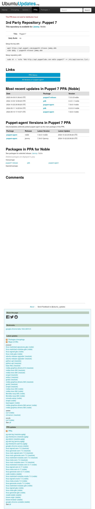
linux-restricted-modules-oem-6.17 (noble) (21, 464)
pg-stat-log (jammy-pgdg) (15, 441)
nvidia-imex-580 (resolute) (15, 372)
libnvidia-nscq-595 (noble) (15, 393)
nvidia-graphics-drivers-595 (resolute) (19, 382)
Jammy (36, 26)
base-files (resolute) (13, 365)
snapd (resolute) (12, 375)
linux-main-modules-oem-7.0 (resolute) (20, 462)
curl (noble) (10, 412)
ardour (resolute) (12, 377)
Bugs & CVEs (13, 342)
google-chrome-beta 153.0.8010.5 (18, 329)
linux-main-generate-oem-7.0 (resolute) (20, 455)
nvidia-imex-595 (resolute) (15, 370)
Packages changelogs (16, 339)
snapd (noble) (11, 400)
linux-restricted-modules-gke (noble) (19, 349)
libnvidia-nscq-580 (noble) (15, 396)
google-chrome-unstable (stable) (18, 502)
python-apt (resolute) (13, 361)
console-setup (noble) (14, 398)
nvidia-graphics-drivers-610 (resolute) (19, 368)
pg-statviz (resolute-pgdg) (15, 439)
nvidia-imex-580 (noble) (14, 391)
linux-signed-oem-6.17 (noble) (17, 467)
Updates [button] (25, 10)
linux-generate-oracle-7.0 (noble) (18, 483)
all (10, 422)
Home (4, 9)
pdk (44, 101)
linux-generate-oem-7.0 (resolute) (18, 450)
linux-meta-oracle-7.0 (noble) (16, 481)
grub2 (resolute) (12, 379)
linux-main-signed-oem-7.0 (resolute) (19, 453)
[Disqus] (47, 209)
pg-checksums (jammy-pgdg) (16, 443)
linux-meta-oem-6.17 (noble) (16, 469)
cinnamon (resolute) (13, 415)
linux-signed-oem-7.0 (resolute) (17, 448)
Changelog (15, 10)
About (32, 307)
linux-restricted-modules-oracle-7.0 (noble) (21, 476)
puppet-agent (48, 104)
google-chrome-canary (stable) (17, 446)
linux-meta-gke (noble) (14, 354)
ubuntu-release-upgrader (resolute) (19, 356)
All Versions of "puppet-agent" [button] (33, 79)
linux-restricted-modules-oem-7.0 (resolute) (22, 457)
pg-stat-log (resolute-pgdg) (16, 434)
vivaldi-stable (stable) (13, 495)
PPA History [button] (33, 75)
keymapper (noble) (13, 403)
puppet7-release (49, 97)
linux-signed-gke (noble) (15, 351)
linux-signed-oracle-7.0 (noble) (17, 478)
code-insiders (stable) (14, 474)
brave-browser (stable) (14, 499)
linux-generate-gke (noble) (15, 492)
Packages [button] (45, 10)
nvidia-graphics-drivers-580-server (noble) (21, 405)
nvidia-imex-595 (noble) (14, 389)
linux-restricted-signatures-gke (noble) (20, 347)
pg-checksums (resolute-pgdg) (17, 436)
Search (87, 10)
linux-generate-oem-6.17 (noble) (18, 471)
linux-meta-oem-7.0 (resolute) (17, 460)
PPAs (35, 10)
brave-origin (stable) (13, 497)
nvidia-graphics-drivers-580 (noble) (19, 407)
